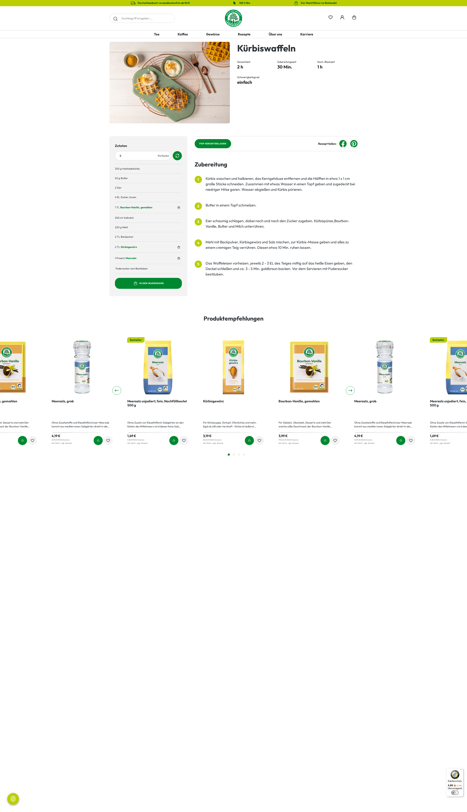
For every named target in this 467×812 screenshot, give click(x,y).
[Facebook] (343, 143)
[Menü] (461, 770)
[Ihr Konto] (342, 16)
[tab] (229, 454)
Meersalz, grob (63, 401)
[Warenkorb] (354, 18)
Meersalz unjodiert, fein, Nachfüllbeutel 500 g (157, 403)
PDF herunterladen (212, 143)
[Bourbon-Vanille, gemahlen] (309, 367)
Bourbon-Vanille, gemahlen (136, 207)
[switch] (455, 792)
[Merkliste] (330, 16)
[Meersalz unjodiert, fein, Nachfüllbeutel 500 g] (157, 367)
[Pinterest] (354, 143)
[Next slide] (350, 390)
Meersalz (131, 258)
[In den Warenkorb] (179, 207)
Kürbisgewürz (129, 247)
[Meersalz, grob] (82, 367)
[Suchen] (115, 18)
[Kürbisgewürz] (233, 367)
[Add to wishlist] (32, 440)
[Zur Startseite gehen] (233, 18)
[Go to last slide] (116, 390)
